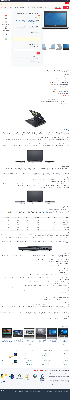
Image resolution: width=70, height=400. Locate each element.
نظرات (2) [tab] (31, 68)
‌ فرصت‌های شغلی (28, 389)
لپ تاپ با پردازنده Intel (28, 362)
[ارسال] (24, 4)
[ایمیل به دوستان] (35, 62)
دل (17, 11)
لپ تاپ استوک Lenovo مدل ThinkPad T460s (18, 341)
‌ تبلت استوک (46, 7)
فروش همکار (22, 7)
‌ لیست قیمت (33, 7)
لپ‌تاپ (22, 59)
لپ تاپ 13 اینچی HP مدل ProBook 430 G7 (64, 341)
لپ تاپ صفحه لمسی (46, 358)
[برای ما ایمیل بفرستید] (2, 0)
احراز (42, 382)
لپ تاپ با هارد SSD (47, 353)
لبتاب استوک (25, 59)
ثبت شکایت (65, 362)
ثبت (38, 53)
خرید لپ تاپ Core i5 (28, 356)
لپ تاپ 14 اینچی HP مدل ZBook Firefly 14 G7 (42, 341)
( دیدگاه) (34, 17)
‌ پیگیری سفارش (66, 389)
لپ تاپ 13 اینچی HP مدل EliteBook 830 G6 (53, 341)
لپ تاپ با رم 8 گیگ (46, 362)
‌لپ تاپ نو (51, 7)
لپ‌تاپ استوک (21, 11)
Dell (65, 130)
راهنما (11, 7)
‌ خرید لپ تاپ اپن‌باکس (28, 353)
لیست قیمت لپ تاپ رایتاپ (29, 11)
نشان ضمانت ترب (12, 379)
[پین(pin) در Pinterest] (33, 62)
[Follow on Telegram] (1, 0)
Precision (36, 59)
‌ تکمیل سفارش (55, 389)
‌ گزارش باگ (66, 365)
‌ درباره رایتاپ (50, 389)
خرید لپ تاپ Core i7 (46, 356)
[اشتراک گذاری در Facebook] (39, 62)
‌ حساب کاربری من (60, 389)
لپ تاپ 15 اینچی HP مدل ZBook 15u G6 (30, 341)
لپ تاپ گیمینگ (47, 360)
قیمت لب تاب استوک (31, 59)
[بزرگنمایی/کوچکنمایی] (66, 394)
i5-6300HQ (37, 21)
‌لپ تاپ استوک (57, 7)
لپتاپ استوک (19, 59)
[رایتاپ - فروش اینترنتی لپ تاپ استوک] (64, 4)
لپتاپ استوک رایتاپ (37, 11)
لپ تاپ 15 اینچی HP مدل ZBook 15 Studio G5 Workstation (7, 341)
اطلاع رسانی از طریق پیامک (34, 46)
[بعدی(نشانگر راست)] (66, 398)
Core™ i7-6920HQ (28, 20)
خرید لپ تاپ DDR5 (29, 360)
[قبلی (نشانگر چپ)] (69, 398)
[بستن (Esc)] (69, 394)
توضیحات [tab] (39, 68)
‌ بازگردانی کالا (65, 358)
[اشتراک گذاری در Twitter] (37, 62)
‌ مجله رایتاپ (28, 7)
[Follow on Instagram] (3, 0)
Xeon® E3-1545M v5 (31, 21)
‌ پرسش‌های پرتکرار (64, 353)
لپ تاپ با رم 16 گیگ (46, 365)
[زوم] (68, 42)
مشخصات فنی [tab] (35, 68)
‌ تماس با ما (45, 389)
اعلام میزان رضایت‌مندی (63, 356)
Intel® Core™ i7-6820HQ (20, 20)
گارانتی (66, 360)
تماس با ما (16, 7)
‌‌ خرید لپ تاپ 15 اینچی (28, 358)
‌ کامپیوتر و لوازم (39, 7)
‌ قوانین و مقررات (40, 389)
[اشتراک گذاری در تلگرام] (32, 62)
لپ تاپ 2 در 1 (30, 365)
